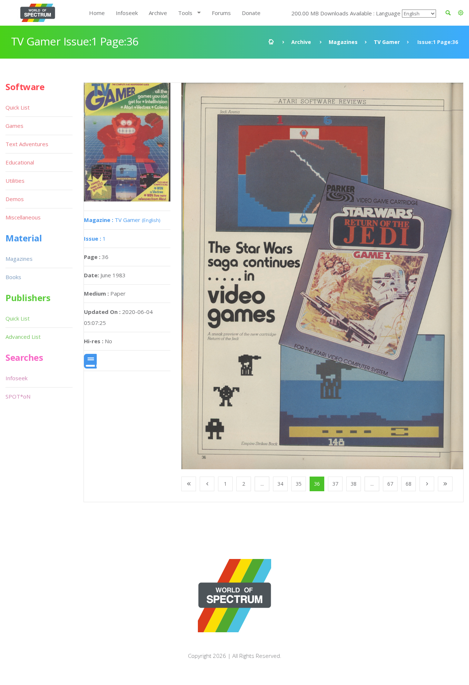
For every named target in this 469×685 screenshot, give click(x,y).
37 (335, 483)
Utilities (15, 180)
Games (14, 125)
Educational (19, 162)
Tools (185, 12)
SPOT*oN (17, 396)
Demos (14, 199)
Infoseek (127, 12)
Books (13, 277)
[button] (461, 12)
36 (317, 483)
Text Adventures (26, 144)
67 (390, 483)
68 (408, 483)
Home (97, 12)
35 (299, 483)
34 (280, 483)
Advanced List (23, 336)
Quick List (17, 107)
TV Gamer (387, 41)
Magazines (343, 41)
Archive (158, 12)
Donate (251, 12)
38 (354, 483)
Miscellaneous (23, 217)
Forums (221, 12)
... (262, 483)
